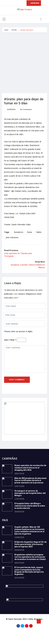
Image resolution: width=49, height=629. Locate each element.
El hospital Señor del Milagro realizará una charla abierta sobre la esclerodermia (29, 506)
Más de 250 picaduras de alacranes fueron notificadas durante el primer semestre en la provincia (30, 480)
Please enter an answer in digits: (18, 331)
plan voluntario (12, 237)
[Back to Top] (39, 621)
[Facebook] (18, 626)
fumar (29, 232)
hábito (39, 232)
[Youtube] (31, 626)
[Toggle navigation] (4, 19)
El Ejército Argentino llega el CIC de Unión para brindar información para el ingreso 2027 (30, 544)
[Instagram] (26, 626)
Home (6, 30)
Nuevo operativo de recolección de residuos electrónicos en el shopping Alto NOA (30, 468)
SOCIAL (14, 30)
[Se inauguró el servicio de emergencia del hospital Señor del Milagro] (7, 494)
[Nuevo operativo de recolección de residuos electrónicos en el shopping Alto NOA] (7, 468)
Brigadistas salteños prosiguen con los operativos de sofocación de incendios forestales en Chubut (30, 557)
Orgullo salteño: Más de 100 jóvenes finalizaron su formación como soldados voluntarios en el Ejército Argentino (29, 530)
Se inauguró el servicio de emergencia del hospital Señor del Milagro (30, 493)
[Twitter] (22, 626)
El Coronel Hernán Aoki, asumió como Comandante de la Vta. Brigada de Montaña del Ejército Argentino (29, 571)
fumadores (18, 232)
